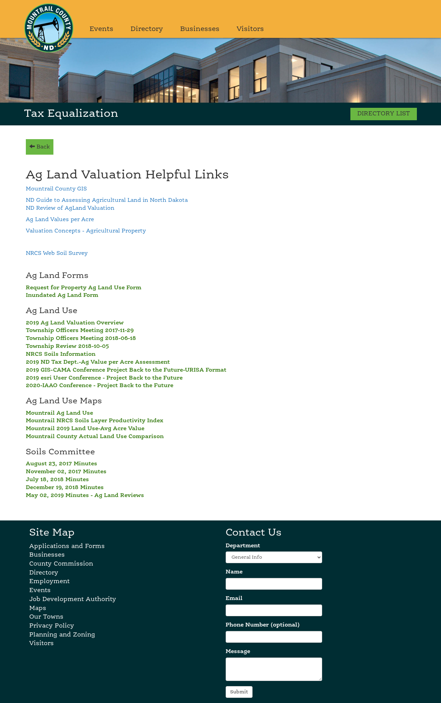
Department (243, 546)
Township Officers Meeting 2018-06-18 (81, 338)
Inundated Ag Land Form (62, 295)
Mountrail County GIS (56, 189)
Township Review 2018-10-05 (67, 346)
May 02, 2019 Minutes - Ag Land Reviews (85, 495)
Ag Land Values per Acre (60, 220)
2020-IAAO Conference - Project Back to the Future (99, 386)
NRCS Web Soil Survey (57, 253)
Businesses (199, 29)
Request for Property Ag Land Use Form (83, 288)
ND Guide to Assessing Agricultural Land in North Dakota (107, 200)
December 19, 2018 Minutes (65, 487)
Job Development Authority (72, 599)
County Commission (61, 564)
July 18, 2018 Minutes (57, 480)
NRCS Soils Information (60, 354)
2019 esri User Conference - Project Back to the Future (104, 378)
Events (101, 29)
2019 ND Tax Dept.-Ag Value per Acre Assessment (98, 362)
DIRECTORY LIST (383, 114)
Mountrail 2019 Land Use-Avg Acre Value (85, 429)
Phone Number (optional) (263, 625)
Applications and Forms (67, 546)
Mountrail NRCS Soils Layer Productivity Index (94, 421)
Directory (147, 29)
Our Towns (46, 617)
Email (234, 598)
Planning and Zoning (62, 635)
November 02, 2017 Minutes (66, 472)
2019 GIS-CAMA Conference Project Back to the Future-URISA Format (126, 370)
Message (238, 651)
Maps (37, 608)
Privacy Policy (51, 626)
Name (234, 572)
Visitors (250, 29)
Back (42, 147)
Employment (49, 581)
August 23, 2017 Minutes (61, 464)
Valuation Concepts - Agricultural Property (86, 231)
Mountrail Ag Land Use (59, 413)
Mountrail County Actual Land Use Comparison (95, 437)
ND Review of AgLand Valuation (70, 208)
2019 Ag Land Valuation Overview (75, 323)
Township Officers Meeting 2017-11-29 (80, 330)
